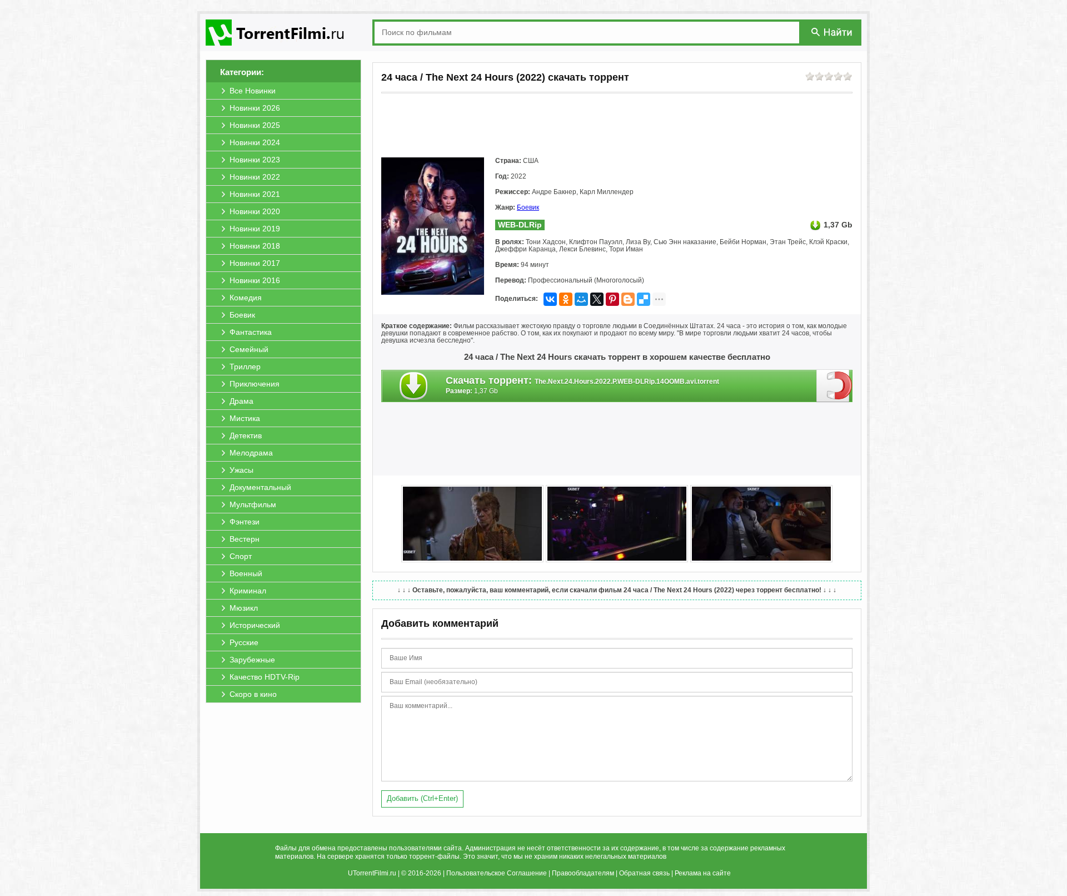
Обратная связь (644, 873)
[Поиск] (832, 32)
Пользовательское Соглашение (496, 873)
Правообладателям (583, 873)
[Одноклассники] (565, 299)
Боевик (528, 207)
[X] (597, 299)
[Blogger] (628, 299)
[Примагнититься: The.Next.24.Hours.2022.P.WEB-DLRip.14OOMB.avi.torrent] (834, 385)
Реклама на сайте (703, 873)
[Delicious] (643, 299)
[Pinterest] (612, 299)
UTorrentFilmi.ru (372, 873)
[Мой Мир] (581, 299)
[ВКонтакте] (550, 299)
